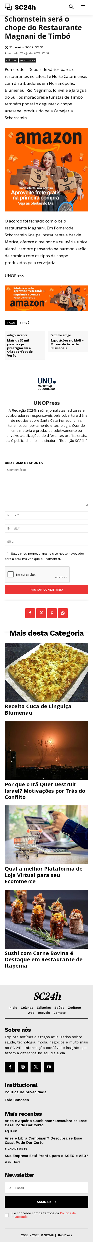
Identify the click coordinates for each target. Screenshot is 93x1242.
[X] (41, 613)
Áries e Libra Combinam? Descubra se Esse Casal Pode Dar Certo (43, 1140)
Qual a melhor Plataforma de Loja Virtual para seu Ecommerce (44, 875)
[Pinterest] (52, 613)
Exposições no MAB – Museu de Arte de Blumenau (67, 344)
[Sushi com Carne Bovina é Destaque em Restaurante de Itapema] (46, 919)
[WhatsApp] (63, 613)
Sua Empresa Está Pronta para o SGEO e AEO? (46, 1156)
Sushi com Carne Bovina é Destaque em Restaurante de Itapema (44, 959)
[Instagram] (23, 1067)
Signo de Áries (16, 1148)
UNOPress (46, 402)
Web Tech (12, 1161)
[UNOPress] (46, 383)
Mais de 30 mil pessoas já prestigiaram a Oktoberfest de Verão (20, 348)
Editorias (11, 60)
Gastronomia (27, 60)
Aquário (11, 1131)
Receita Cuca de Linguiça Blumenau (38, 709)
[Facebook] (30, 613)
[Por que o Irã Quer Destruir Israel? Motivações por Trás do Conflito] (46, 750)
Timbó (25, 322)
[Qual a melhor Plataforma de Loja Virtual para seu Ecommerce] (46, 834)
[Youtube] (49, 1067)
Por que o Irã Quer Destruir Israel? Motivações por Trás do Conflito (45, 790)
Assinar (44, 1202)
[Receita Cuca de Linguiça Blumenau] (46, 672)
